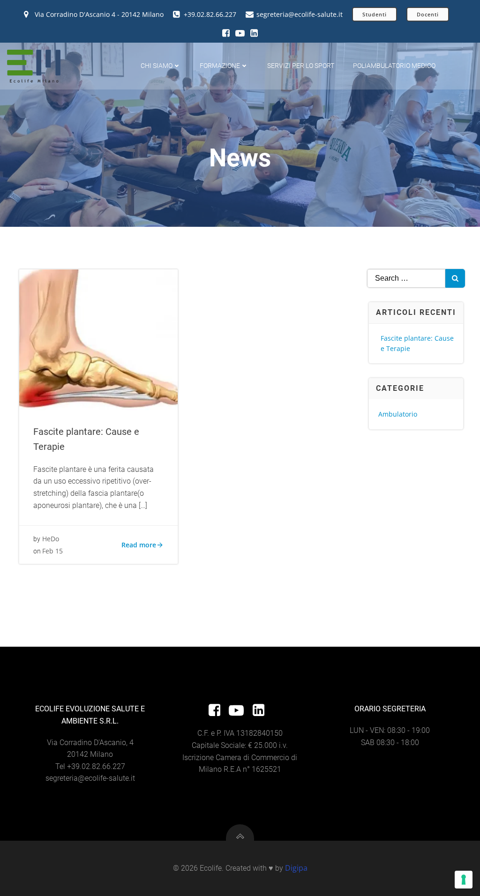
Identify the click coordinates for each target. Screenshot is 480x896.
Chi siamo (156, 65)
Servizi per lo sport (300, 65)
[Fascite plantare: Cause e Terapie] (98, 339)
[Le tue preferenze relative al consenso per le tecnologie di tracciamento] (463, 880)
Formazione (220, 65)
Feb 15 (52, 550)
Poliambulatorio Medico (394, 65)
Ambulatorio (397, 414)
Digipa (296, 868)
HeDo (50, 538)
